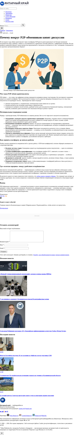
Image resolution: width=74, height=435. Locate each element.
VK (1, 196)
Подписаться (4, 208)
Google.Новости (27, 415)
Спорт (7, 20)
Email (2, 248)
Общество (8, 15)
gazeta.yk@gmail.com (25, 408)
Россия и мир (9, 21)
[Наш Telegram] (3, 411)
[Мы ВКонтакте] (1, 411)
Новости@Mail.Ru (40, 415)
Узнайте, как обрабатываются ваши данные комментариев (51, 255)
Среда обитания (10, 16)
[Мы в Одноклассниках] (4, 411)
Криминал (8, 18)
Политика (8, 11)
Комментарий (5, 241)
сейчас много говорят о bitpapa (46, 176)
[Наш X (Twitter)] (6, 411)
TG (4, 196)
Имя (2, 245)
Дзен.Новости (13, 415)
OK (6, 196)
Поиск (2, 25)
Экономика (8, 13)
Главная (2, 30)
